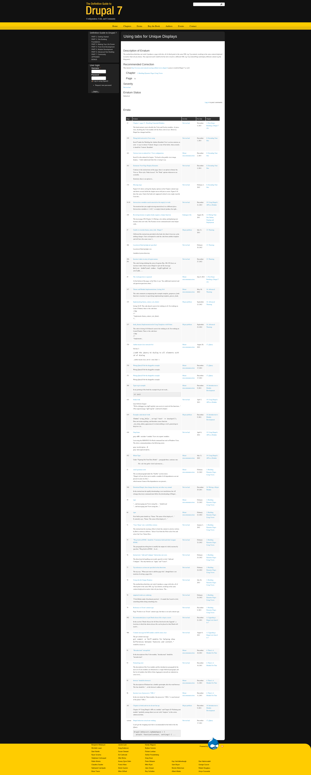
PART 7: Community (98, 54)
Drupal (213, 743)
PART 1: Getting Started (100, 37)
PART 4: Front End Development (103, 47)
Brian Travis (95, 771)
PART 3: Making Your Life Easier (103, 44)
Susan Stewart (123, 751)
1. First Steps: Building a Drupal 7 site (212, 125)
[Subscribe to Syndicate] (222, 746)
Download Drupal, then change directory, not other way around (152, 487)
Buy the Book (154, 26)
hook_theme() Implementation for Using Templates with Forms (152, 324)
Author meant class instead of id (143, 344)
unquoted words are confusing (142, 595)
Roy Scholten (150, 771)
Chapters (127, 26)
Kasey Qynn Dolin (124, 761)
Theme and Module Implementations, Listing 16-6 (148, 289)
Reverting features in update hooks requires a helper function (152, 215)
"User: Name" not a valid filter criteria (145, 525)
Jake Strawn (149, 768)
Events (181, 26)
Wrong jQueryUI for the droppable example (146, 375)
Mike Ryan (149, 765)
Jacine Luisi (122, 745)
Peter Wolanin (150, 761)
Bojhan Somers (150, 748)
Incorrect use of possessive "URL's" (144, 693)
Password (95, 75)
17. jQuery (209, 344)
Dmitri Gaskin (123, 768)
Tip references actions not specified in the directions (149, 567)
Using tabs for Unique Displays (142, 580)
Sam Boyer (176, 765)
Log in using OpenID (101, 81)
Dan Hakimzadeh (205, 761)
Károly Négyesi (150, 745)
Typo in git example (139, 385)
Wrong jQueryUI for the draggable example (146, 365)
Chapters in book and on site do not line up (146, 705)
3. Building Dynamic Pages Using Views (150, 73)
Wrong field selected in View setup (144, 138)
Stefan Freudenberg (152, 755)
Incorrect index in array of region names (145, 259)
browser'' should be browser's (142, 680)
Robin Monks (96, 761)
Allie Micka (122, 758)
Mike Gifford (122, 771)
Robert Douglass (204, 768)
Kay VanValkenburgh (179, 761)
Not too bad (126, 87)
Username (95, 68)
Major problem (187, 230)
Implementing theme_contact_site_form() (146, 302)
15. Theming (210, 230)
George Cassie (204, 765)
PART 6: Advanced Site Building (102, 52)
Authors (169, 26)
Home (115, 26)
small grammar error (139, 469)
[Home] (104, 9)
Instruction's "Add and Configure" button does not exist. (150, 555)
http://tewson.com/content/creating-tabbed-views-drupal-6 (149, 68)
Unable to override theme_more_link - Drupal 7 (148, 230)
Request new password (103, 85)
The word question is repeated (142, 277)
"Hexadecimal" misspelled (141, 650)
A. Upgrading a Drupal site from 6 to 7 (212, 620)
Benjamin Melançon (98, 745)
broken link (136, 399)
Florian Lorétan (150, 751)
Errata (139, 26)
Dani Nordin (95, 751)
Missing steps (137, 185)
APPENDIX (95, 57)
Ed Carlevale (122, 755)
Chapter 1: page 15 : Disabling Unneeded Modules (148, 123)
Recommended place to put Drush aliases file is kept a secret (152, 617)
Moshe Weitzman (178, 768)
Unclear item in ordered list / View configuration (148, 153)
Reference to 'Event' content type (143, 607)
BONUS (94, 59)
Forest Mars (122, 765)
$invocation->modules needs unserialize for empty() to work (151, 202)
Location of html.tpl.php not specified (144, 245)
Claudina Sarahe (97, 765)
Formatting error (138, 663)
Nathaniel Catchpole (98, 768)
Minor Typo (136, 455)
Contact (193, 26)
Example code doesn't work (141, 415)
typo (134, 500)
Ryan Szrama (96, 755)
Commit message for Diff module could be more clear (150, 632)
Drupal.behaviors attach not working (144, 720)
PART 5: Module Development (102, 49)
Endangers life (186, 215)
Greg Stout (149, 758)
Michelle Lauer (96, 748)
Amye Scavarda (204, 771)
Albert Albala (176, 771)
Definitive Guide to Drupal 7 (103, 33)
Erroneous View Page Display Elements (145, 165)
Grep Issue (136, 432)
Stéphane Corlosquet (98, 758)
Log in (207, 102)
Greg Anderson (123, 748)
